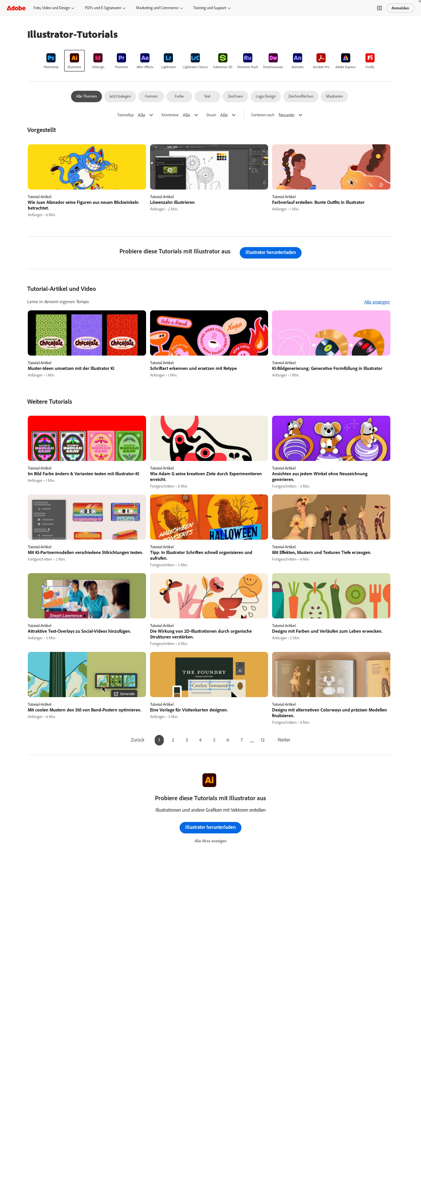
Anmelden (400, 8)
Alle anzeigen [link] (377, 302)
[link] (51, 61)
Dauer (211, 115)
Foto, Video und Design (52, 7)
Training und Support (209, 7)
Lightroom (168, 67)
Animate (298, 67)
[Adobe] (16, 8)
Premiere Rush (247, 67)
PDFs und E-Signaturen (103, 7)
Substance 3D (222, 67)
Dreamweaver (273, 67)
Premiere (121, 67)
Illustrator (74, 67)
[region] (87, 181)
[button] (379, 8)
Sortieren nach (263, 115)
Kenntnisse (170, 115)
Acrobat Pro (321, 67)
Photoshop (51, 67)
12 (263, 740)
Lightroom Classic (195, 67)
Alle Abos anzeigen (210, 840)
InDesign (98, 67)
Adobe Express (345, 67)
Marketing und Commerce (157, 7)
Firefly (370, 67)
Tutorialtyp (125, 115)
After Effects (145, 67)
